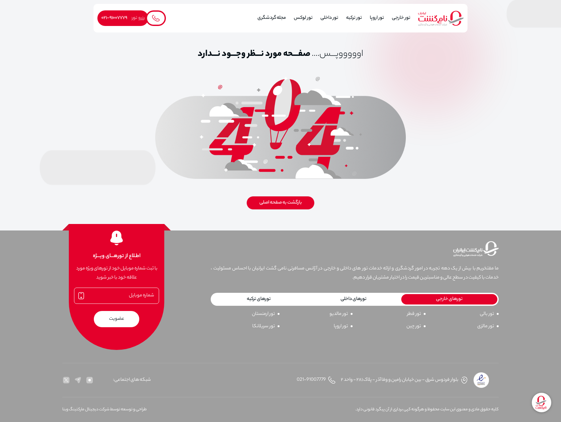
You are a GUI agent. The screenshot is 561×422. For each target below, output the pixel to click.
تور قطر (414, 314)
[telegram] (78, 380)
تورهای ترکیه (259, 299)
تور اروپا (341, 326)
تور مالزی (485, 326)
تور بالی (487, 314)
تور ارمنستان (263, 314)
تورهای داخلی (354, 299)
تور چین (413, 326)
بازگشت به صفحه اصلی (280, 203)
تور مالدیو (339, 314)
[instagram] (90, 380)
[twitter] (66, 380)
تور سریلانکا (263, 326)
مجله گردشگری (271, 18)
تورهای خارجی (449, 299)
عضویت (116, 319)
